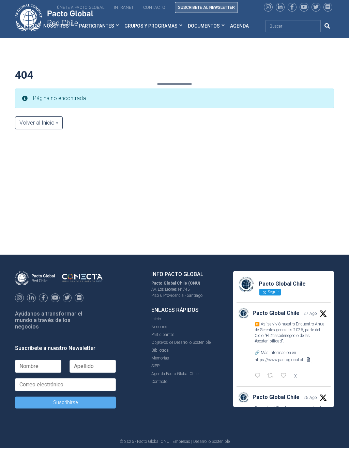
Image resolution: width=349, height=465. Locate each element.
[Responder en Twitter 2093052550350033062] (259, 376)
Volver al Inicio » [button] (38, 122)
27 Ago (310, 313)
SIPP (155, 366)
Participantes (96, 26)
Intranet (124, 7)
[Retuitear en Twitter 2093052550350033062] (272, 376)
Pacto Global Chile (276, 313)
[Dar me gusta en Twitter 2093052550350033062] (285, 376)
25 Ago (310, 397)
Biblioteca (160, 350)
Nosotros (159, 326)
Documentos (204, 26)
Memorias (160, 358)
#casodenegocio (284, 335)
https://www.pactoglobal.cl (279, 359)
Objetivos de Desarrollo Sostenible (181, 342)
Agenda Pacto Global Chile (174, 373)
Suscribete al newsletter (206, 7)
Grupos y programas (151, 26)
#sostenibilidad (268, 341)
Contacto (154, 7)
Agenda (239, 26)
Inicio (156, 319)
